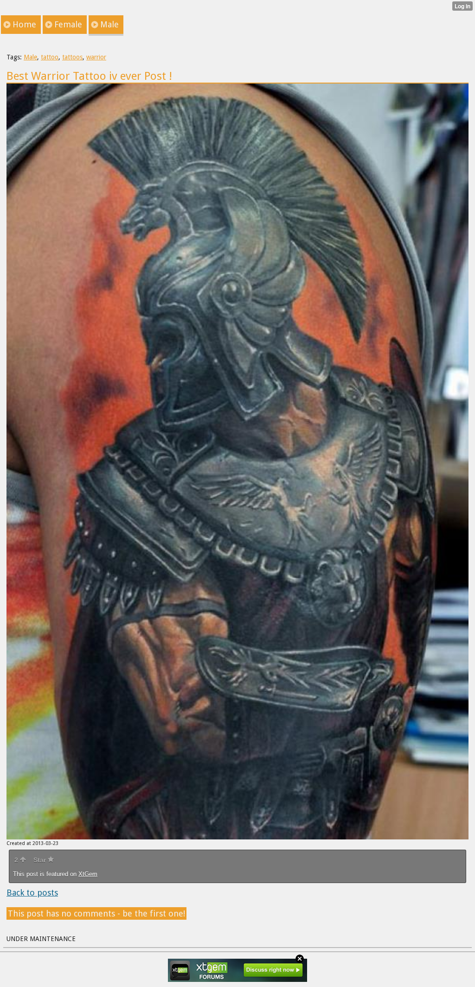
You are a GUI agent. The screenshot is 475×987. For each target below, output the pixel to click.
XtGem (87, 874)
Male (30, 57)
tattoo (49, 57)
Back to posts (32, 892)
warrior (96, 57)
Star (40, 860)
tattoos (72, 57)
